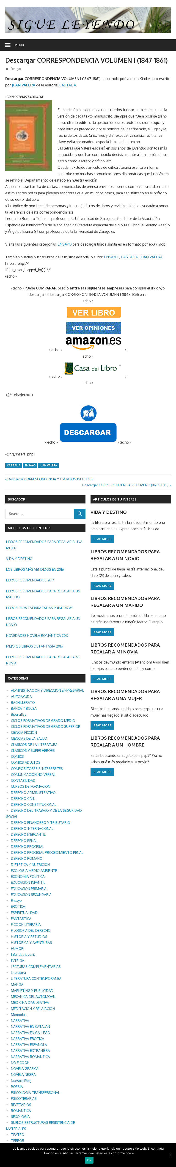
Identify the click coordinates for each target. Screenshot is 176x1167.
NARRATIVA (20, 1020)
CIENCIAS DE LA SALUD (29, 738)
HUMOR (17, 948)
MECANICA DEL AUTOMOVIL (33, 996)
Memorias (18, 1014)
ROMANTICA (21, 1110)
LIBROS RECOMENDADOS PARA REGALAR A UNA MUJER (44, 545)
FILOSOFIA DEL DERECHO (31, 930)
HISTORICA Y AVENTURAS (31, 942)
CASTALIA (67, 85)
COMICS (17, 756)
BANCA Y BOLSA (24, 708)
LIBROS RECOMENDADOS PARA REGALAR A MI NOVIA (43, 660)
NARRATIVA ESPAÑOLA (29, 1044)
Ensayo (16, 69)
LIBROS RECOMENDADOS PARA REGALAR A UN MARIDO (43, 594)
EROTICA (18, 906)
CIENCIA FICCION (24, 732)
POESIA (17, 1086)
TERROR (17, 1140)
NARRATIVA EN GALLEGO (30, 1032)
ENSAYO (65, 244)
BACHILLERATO (23, 702)
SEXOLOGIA (20, 1116)
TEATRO (17, 1134)
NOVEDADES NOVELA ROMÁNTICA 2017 (37, 635)
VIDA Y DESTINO (19, 559)
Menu (19, 45)
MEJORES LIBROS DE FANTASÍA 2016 (34, 646)
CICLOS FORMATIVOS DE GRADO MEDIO (43, 720)
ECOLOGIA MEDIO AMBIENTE (34, 870)
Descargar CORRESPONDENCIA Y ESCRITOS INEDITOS (50, 479)
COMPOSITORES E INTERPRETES (37, 768)
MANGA (17, 984)
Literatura (18, 972)
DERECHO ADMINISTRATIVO (33, 792)
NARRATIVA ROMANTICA (30, 1057)
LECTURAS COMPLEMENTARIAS (36, 966)
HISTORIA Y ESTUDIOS (29, 936)
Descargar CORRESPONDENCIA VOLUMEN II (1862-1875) (125, 485)
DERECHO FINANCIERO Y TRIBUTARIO (40, 822)
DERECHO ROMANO (26, 858)
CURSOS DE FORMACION (30, 786)
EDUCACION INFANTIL (28, 882)
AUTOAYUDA (21, 696)
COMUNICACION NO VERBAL (33, 774)
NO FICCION (20, 1062)
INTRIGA (17, 960)
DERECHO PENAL (24, 840)
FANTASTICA (21, 918)
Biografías (18, 714)
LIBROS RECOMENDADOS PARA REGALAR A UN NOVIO (43, 621)
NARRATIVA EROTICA (27, 1038)
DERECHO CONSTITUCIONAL (33, 804)
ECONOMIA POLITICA (28, 876)
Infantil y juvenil (23, 954)
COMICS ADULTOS (25, 762)
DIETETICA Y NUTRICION (30, 864)
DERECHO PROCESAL (27, 846)
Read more (102, 539)
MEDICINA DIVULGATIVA (30, 1002)
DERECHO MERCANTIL (28, 834)
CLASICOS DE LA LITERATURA (34, 744)
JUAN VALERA (23, 85)
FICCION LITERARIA (26, 924)
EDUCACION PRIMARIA (29, 888)
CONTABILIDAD (23, 780)
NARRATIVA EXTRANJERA (30, 1050)
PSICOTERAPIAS (24, 1098)
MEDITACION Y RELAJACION (33, 1008)
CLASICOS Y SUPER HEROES (33, 750)
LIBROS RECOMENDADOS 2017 (30, 580)
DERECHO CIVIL (23, 798)
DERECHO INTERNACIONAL (32, 828)
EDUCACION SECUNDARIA (31, 894)
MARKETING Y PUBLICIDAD (32, 990)
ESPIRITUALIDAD (24, 912)
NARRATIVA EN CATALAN (30, 1026)
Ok (89, 1160)
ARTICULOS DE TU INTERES (115, 499)
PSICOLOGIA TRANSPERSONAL (35, 1092)
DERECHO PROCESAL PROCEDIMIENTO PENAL (47, 852)
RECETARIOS (21, 1105)
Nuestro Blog (21, 1081)
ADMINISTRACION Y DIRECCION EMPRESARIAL (47, 690)
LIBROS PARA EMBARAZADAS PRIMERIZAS (39, 608)
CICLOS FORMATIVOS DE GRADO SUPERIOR (45, 726)
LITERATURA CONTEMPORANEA (36, 978)
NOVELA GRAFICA (24, 1068)
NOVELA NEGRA (23, 1074)
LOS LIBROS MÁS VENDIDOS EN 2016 (35, 569)
